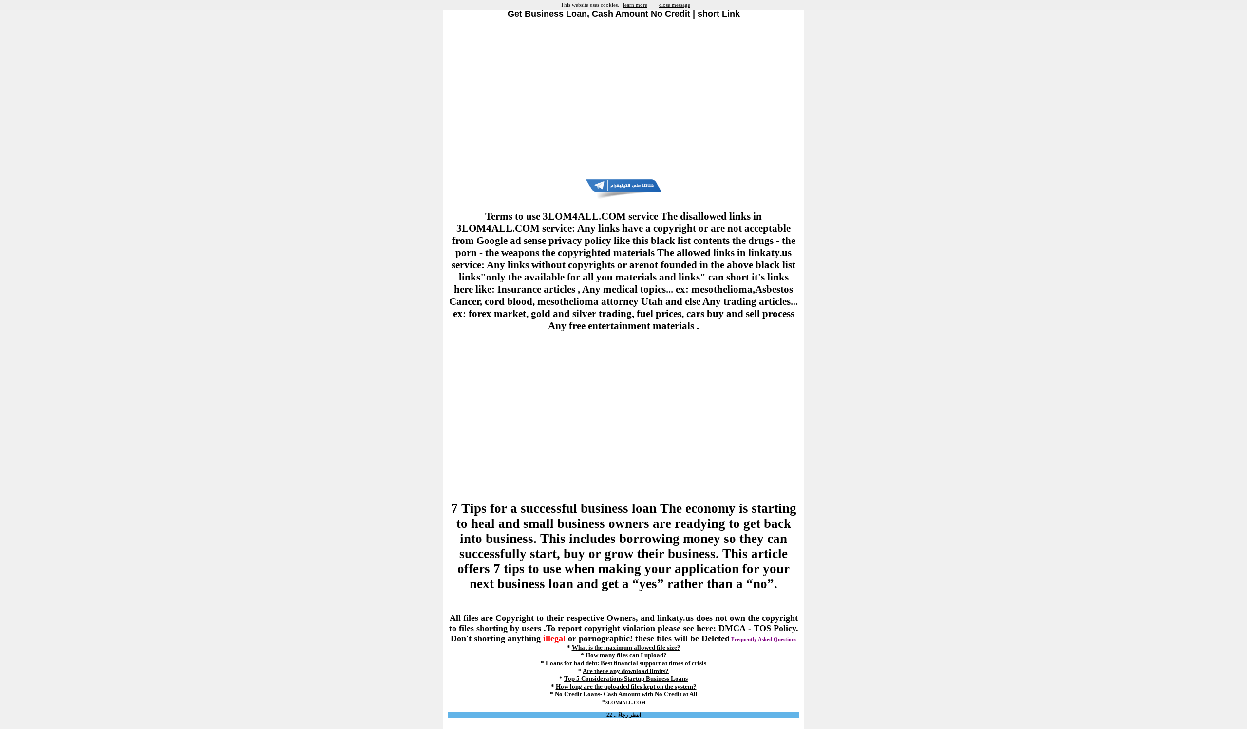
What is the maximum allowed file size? (626, 647)
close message (674, 5)
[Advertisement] (623, 99)
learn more (635, 5)
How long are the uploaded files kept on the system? (626, 686)
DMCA (732, 628)
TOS (762, 628)
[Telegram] (623, 197)
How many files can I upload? (625, 655)
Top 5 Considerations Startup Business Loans (626, 678)
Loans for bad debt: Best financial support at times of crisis (626, 663)
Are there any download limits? (626, 670)
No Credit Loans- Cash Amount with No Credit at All (626, 694)
